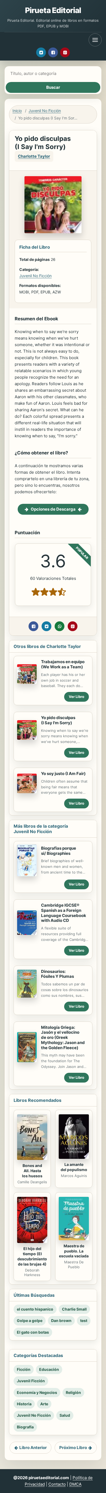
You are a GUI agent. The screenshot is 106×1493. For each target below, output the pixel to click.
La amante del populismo (74, 1167)
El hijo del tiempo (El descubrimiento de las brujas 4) (32, 1256)
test (83, 1320)
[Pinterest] (65, 52)
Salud (65, 1415)
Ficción (23, 1369)
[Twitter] (41, 52)
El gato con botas (33, 1332)
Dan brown (61, 1320)
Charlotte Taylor (34, 156)
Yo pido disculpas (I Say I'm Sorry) (58, 720)
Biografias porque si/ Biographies (58, 851)
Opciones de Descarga (53, 509)
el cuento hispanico (35, 1309)
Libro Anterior (33, 1447)
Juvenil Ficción (31, 1380)
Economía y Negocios (37, 1392)
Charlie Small (74, 1309)
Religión (73, 1392)
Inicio (17, 110)
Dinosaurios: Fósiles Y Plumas (57, 974)
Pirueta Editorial (53, 10)
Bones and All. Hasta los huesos (32, 1170)
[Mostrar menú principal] (95, 39)
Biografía (25, 1427)
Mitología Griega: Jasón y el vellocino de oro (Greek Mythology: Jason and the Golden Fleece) (63, 1037)
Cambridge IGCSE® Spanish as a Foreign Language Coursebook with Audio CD (63, 913)
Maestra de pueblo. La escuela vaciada (74, 1251)
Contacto (57, 1484)
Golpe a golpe (29, 1320)
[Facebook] (53, 52)
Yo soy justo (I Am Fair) (63, 773)
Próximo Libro (73, 1447)
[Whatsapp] (59, 626)
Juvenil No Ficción (45, 110)
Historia (24, 1404)
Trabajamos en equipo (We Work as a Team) (63, 664)
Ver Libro (76, 696)
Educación (49, 1369)
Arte (44, 1404)
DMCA (75, 1484)
